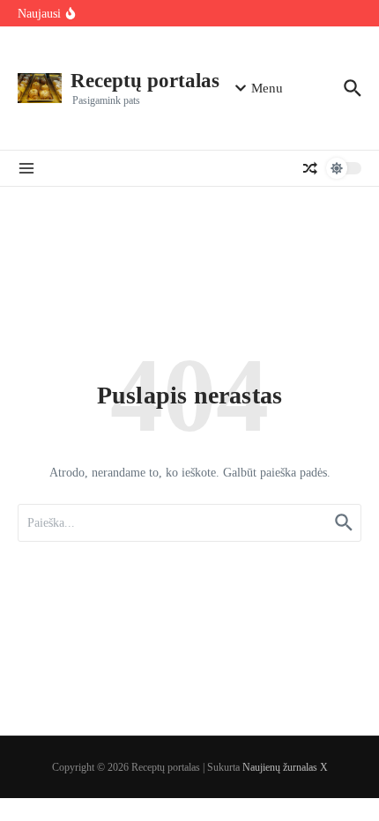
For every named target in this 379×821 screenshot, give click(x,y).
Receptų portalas (145, 81)
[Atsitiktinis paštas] (310, 168)
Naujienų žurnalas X (285, 767)
